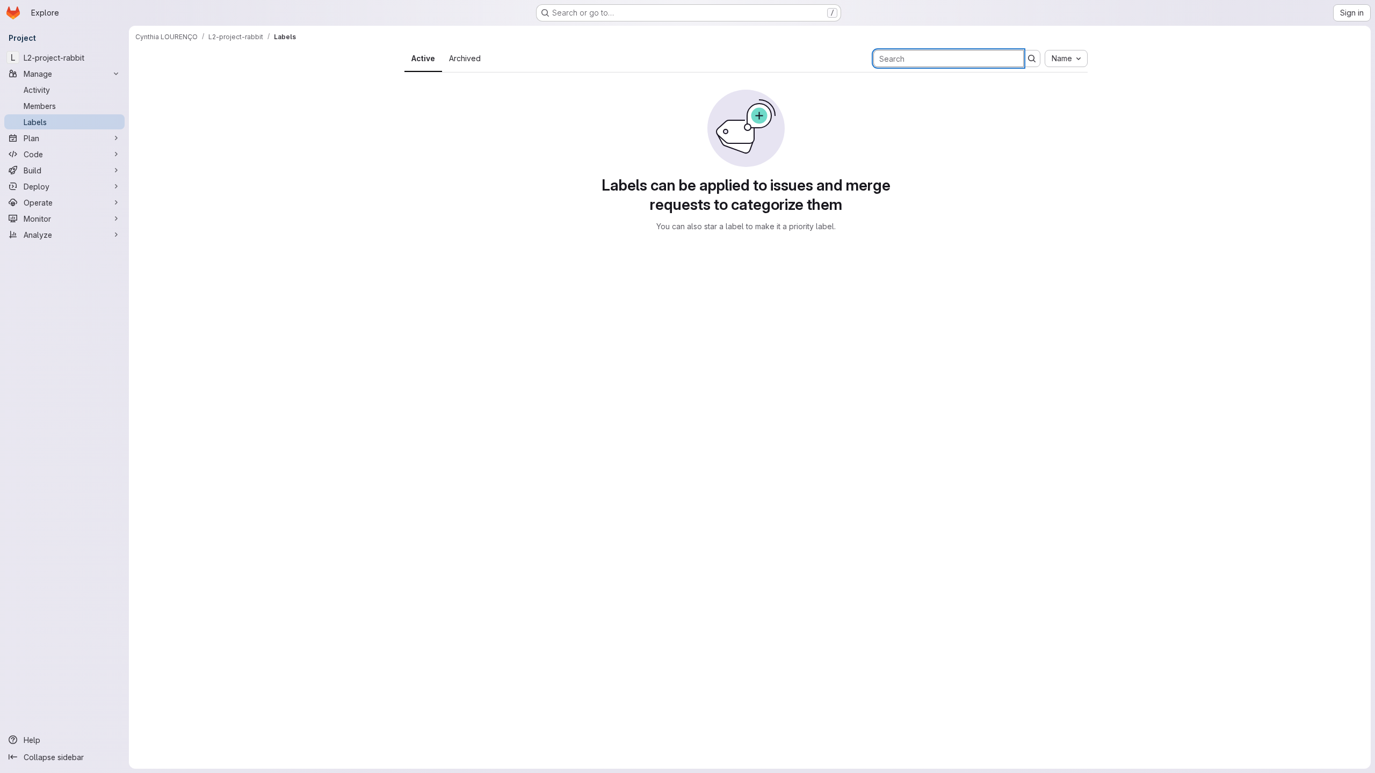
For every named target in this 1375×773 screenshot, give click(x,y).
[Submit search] (1031, 58)
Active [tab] (423, 58)
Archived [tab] (465, 58)
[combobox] (1066, 58)
